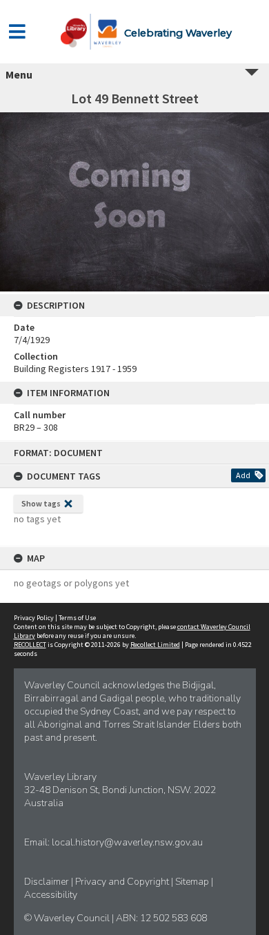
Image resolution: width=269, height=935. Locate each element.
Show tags (41, 503)
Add (243, 475)
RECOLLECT (30, 644)
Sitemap (193, 881)
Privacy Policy (34, 617)
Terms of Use (77, 617)
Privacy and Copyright (123, 881)
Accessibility (50, 894)
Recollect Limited (155, 644)
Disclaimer (47, 881)
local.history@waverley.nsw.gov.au (127, 842)
